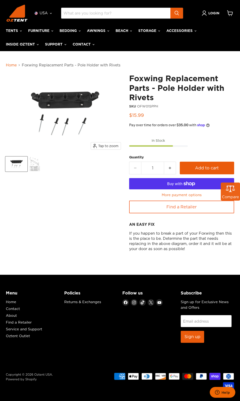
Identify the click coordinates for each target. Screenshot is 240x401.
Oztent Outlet (18, 335)
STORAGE (148, 30)
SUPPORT (54, 44)
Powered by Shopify (21, 379)
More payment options (182, 195)
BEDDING (69, 30)
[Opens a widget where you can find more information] (222, 393)
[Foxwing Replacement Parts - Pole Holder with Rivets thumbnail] (16, 164)
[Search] (176, 13)
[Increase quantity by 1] (170, 168)
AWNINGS (97, 30)
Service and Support (24, 329)
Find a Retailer (181, 207)
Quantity (136, 157)
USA (43, 12)
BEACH (122, 30)
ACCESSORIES (180, 30)
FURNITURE (39, 30)
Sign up (192, 337)
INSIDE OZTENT (21, 44)
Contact (13, 308)
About (11, 315)
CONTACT (82, 44)
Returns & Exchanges (82, 301)
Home (11, 65)
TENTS (12, 30)
